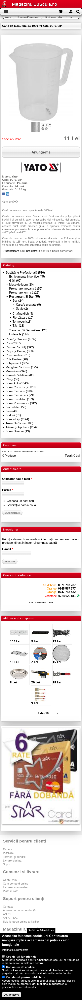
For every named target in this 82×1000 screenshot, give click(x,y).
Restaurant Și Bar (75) (24, 296)
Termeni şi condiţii (14, 856)
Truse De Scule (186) (19, 423)
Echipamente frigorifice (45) (27, 276)
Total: (69, 455)
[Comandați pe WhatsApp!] (78, 596)
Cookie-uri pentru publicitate (25, 977)
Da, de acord (11, 994)
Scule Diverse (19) (18, 431)
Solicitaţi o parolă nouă (21, 505)
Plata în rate (10, 891)
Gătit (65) (15, 280)
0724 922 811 (67, 596)
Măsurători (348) (16, 371)
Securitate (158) (16, 407)
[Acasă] (4, 4)
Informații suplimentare (15, 949)
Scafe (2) (22, 308)
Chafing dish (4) (23, 313)
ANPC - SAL (10, 917)
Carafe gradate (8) (28, 304)
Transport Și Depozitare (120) (28, 330)
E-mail (7, 549)
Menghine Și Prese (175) (22, 367)
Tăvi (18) (18, 325)
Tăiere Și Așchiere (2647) (22, 427)
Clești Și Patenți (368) (20, 351)
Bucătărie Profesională (28, 17)
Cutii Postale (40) (17, 359)
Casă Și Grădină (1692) (21, 339)
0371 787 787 (67, 585)
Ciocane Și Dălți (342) (20, 347)
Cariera (7, 849)
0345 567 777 (67, 588)
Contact (8, 906)
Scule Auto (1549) (17, 383)
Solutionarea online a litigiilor (21, 921)
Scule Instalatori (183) (20, 399)
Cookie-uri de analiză (20, 967)
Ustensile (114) (19, 334)
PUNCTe (8, 853)
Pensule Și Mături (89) (20, 375)
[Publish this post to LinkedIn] (7, 194)
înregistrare (32, 250)
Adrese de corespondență (19, 910)
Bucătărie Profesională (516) (25, 272)
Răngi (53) (12, 379)
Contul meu (10, 879)
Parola (7, 489)
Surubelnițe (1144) (17, 419)
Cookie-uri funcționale (21, 956)
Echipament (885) (17, 363)
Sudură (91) (13, 415)
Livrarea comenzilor (15, 887)
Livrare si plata (12, 860)
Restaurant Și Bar (53, 17)
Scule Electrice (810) (19, 391)
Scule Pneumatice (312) (21, 403)
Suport (7, 864)
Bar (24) (18, 300)
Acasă (8, 17)
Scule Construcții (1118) (21, 387)
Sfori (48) (12, 411)
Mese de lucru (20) (21, 284)
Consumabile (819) (18, 355)
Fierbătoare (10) (23, 317)
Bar (70, 17)
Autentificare (11, 250)
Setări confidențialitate (41, 930)
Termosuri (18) (22, 321)
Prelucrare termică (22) (24, 292)
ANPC (7, 914)
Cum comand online (15, 883)
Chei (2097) (13, 343)
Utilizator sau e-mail (17, 478)
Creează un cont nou (20, 501)
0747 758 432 (67, 592)
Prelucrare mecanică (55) (25, 288)
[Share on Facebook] (3, 194)
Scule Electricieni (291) (20, 395)
